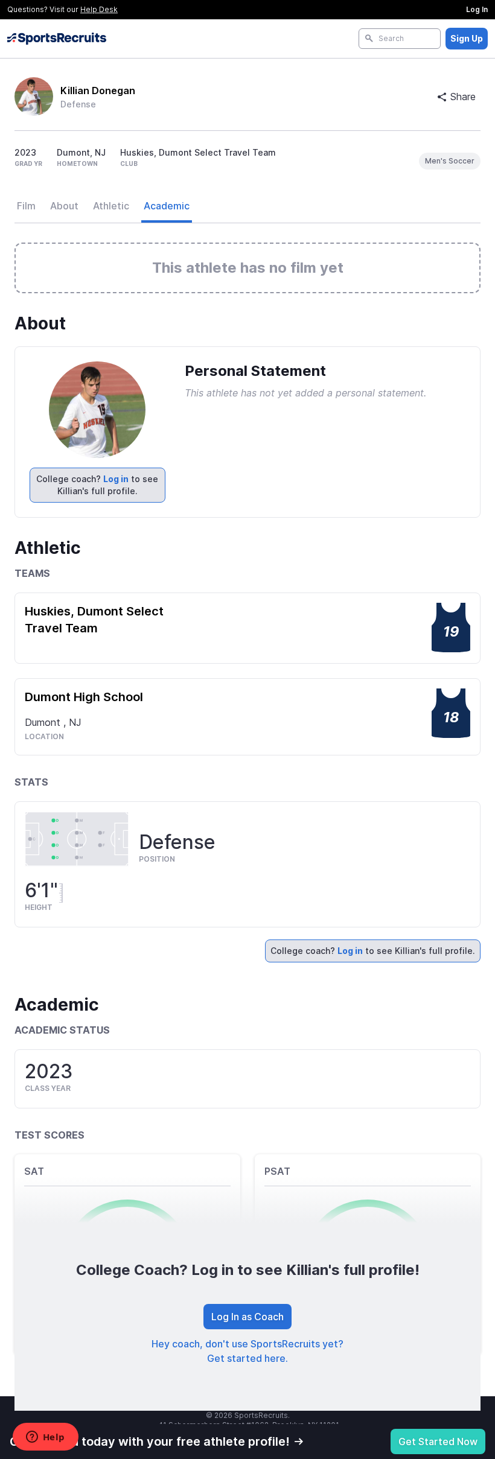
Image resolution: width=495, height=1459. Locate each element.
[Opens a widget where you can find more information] (45, 1438)
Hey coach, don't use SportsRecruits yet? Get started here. (247, 1351)
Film (26, 206)
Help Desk (99, 9)
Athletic (111, 206)
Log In (477, 9)
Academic (167, 206)
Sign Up (466, 38)
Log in (116, 479)
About (64, 206)
